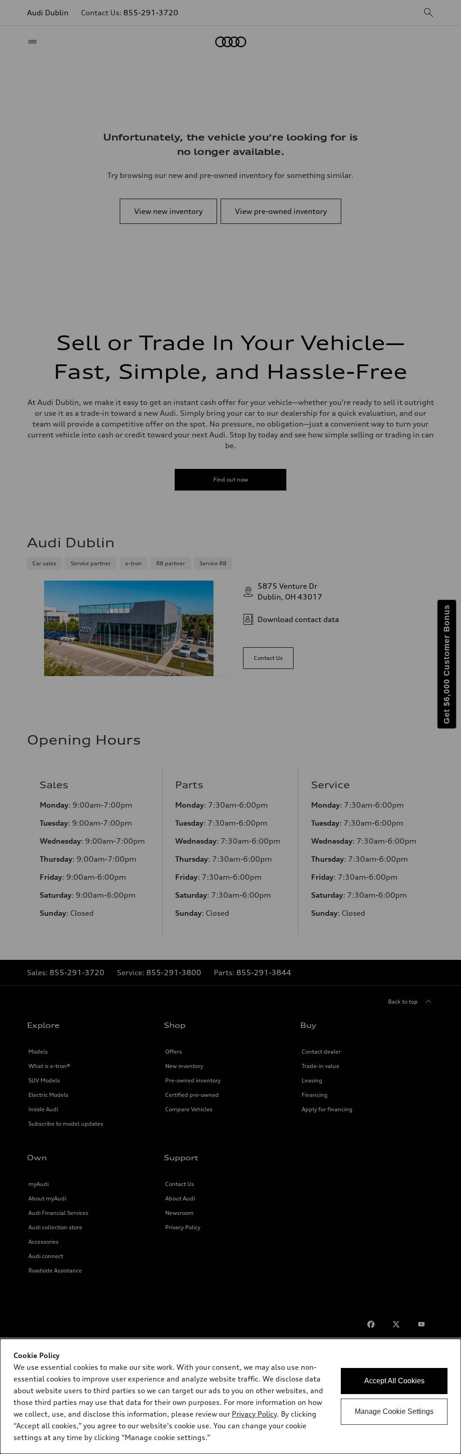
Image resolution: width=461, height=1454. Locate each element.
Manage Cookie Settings (394, 1411)
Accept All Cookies (394, 1381)
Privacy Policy (254, 1413)
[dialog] (230, 1396)
